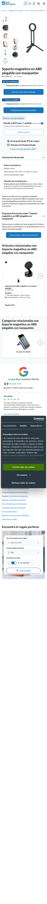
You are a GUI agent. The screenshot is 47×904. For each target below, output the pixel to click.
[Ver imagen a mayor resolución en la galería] (27, 40)
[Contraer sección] (43, 157)
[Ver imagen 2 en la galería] (5, 28)
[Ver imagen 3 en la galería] (5, 36)
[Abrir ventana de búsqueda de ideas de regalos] (26, 3)
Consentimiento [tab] (9, 426)
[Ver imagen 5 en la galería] (5, 52)
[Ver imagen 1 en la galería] (5, 19)
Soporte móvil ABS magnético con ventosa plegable (21, 287)
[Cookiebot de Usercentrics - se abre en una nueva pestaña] (33, 419)
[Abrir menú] (43, 3)
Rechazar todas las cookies (23, 483)
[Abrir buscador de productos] (30, 3)
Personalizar (22, 475)
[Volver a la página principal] (8, 3)
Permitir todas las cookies (23, 467)
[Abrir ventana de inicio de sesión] (34, 3)
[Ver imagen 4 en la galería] (5, 44)
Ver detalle (18, 76)
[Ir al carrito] (38, 3)
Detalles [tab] (23, 426)
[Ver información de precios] (42, 123)
